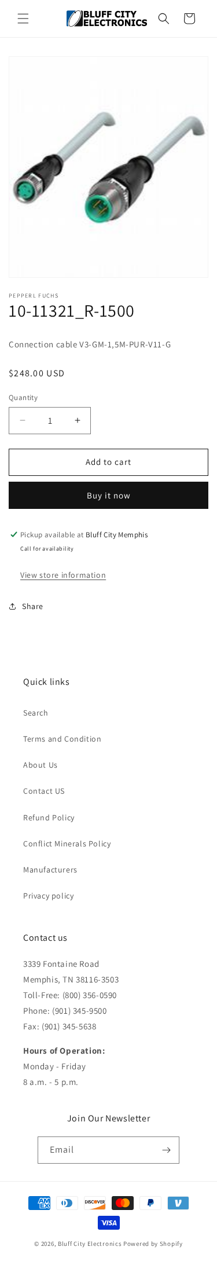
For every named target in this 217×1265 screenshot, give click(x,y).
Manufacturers (50, 869)
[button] (23, 18)
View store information (63, 575)
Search (36, 712)
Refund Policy (49, 817)
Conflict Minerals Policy (67, 843)
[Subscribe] (166, 1150)
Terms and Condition (62, 739)
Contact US (44, 791)
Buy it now (109, 495)
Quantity (23, 397)
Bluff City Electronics (90, 1244)
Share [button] (32, 606)
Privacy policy (48, 895)
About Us (40, 765)
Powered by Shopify (153, 1244)
